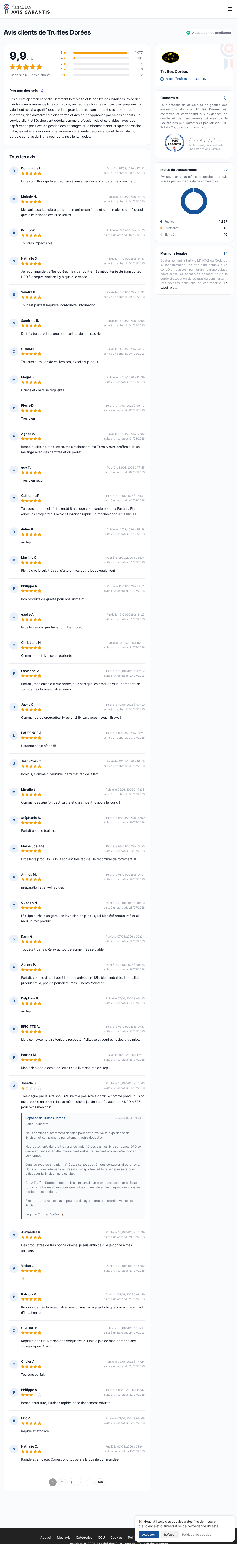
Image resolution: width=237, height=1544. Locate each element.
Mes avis (63, 1537)
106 (100, 1482)
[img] (41, 90)
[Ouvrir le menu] (230, 9)
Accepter (148, 1534)
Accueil (45, 1537)
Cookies (116, 1537)
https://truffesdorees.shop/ (186, 78)
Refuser (169, 1534)
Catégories (84, 1537)
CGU (101, 1537)
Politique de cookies (196, 1534)
